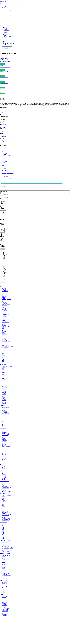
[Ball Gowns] (3, 203)
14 (2, 423)
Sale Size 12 (4, 395)
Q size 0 (3, 556)
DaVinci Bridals (4, 437)
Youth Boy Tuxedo (5, 596)
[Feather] (2, 226)
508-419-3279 (16, 0)
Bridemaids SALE (5, 511)
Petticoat (3, 584)
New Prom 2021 (4, 613)
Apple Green (5, 254)
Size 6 (3, 370)
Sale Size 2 (4, 391)
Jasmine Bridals (4, 439)
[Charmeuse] (2, 224)
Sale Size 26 (4, 401)
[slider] (63, 183)
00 (4, 192)
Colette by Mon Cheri (5, 300)
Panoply (3, 320)
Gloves (3, 588)
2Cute (3, 332)
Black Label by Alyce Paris (6, 299)
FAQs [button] (3, 165)
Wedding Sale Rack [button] (3, 464)
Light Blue (5, 259)
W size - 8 (3, 453)
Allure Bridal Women (5, 433)
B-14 (3, 529)
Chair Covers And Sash (5, 608)
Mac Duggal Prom (5, 316)
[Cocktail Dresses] (4, 201)
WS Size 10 (4, 470)
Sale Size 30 (4, 403)
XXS (64, 192)
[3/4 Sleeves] (3, 242)
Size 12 (3, 373)
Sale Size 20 (4, 399)
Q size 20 (3, 564)
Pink (4, 266)
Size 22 (3, 377)
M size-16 (3, 501)
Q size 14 (3, 562)
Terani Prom (4, 329)
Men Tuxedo (4, 597)
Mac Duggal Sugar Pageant (6, 577)
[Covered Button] (2, 211)
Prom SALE (4, 385)
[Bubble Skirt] (3, 207)
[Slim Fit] (2, 239)
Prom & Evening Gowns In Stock (7, 366)
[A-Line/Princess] (2, 237)
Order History (4, 140)
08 (2, 421)
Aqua (4, 257)
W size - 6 (3, 452)
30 (33, 192)
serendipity (4, 325)
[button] (4, 27)
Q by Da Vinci (4, 549)
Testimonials (4, 170)
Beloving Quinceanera (5, 542)
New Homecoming (5, 291)
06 (2, 420)
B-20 (3, 531)
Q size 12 (3, 561)
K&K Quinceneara (5, 545)
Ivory (4, 274)
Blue (3, 352)
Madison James (4, 315)
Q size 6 (3, 558)
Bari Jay (3, 513)
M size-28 (3, 506)
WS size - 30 (4, 479)
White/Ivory (4, 360)
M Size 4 (3, 496)
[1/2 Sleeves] (3, 241)
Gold (4, 276)
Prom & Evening (4, 334)
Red (4, 271)
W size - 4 (3, 451)
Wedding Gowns (4, 447)
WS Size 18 (4, 474)
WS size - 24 (4, 476)
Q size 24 (3, 566)
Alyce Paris (4, 297)
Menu (1, 25)
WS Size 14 (4, 472)
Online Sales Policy (5, 135)
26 (29, 192)
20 (23, 192)
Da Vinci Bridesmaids (5, 515)
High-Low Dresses (5, 345)
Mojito (4, 253)
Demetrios (3, 438)
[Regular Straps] (2, 246)
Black (4, 278)
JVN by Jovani (4, 310)
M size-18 (3, 502)
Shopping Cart (4, 6)
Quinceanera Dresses (5, 551)
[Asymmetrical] (2, 229)
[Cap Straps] (2, 245)
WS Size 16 (4, 473)
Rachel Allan (4, 321)
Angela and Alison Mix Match (6, 296)
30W (58, 192)
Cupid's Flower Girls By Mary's (7, 575)
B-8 (2, 526)
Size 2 (3, 369)
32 (35, 192)
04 (2, 419)
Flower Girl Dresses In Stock (6, 572)
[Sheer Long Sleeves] (3, 243)
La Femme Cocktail (5, 411)
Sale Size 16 (4, 397)
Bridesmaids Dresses (5, 520)
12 (16, 192)
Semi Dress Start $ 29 (5, 413)
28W (56, 192)
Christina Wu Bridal (5, 435)
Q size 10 (3, 560)
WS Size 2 (3, 467)
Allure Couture (4, 431)
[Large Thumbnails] (1, 56)
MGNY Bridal (4, 442)
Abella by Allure (4, 605)
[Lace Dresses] (3, 205)
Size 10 (3, 372)
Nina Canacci (4, 318)
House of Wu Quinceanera (6, 544)
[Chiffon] (2, 225)
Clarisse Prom (4, 301)
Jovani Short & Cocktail (6, 410)
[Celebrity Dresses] (3, 208)
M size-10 (3, 498)
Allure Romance (4, 432)
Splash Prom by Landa (5, 326)
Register (3, 7)
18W (42, 192)
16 (2, 424)
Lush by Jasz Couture (5, 314)
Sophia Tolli (4, 444)
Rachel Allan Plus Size (5, 322)
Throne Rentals (4, 602)
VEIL (3, 591)
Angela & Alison (4, 295)
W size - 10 (4, 454)
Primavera (3, 319)
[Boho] (3, 204)
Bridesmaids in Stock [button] (3, 522)
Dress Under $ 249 (5, 611)
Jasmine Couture (4, 440)
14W (37, 192)
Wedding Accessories (5, 582)
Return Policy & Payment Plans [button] (7, 173)
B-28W (3, 537)
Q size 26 (3, 567)
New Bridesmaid (4, 289)
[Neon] (1, 217)
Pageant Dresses (4, 612)
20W (45, 192)
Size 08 (3, 371)
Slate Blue (4, 260)
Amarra (3, 298)
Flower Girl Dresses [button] (3, 570)
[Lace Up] (2, 213)
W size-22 (3, 459)
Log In (3, 8)
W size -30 (4, 462)
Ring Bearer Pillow (5, 586)
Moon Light (4, 607)
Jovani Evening (4, 311)
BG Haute (3, 388)
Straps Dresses (4, 338)
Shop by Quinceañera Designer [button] (5, 540)
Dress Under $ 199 (5, 610)
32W (61, 192)
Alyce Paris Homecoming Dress (7, 408)
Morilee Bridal (4, 443)
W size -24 (4, 460)
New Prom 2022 (4, 604)
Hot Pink (4, 267)
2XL (8, 193)
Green (4, 255)
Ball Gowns (4, 339)
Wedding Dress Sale (5, 466)
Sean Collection (4, 323)
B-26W (3, 536)
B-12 (3, 528)
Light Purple (5, 264)
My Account (4, 5)
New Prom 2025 (4, 601)
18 (2, 425)
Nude (4, 275)
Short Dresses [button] (2, 405)
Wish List (3, 141)
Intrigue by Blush (5, 308)
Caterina (3, 485)
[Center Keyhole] (3, 209)
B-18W (3, 533)
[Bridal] (4, 199)
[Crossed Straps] (2, 212)
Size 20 (3, 376)
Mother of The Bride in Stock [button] (5, 493)
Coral (4, 273)
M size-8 (3, 497)
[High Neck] (2, 234)
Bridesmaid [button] (2, 508)
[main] (35, 77)
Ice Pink (4, 265)
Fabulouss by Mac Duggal (6, 306)
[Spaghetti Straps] (2, 247)
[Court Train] (2, 231)
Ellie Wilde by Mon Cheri (6, 304)
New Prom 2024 (4, 614)
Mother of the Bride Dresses (6, 491)
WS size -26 (4, 477)
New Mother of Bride (5, 290)
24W (50, 192)
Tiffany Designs (4, 330)
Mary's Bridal (4, 441)
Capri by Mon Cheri (5, 484)
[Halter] (2, 233)
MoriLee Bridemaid (5, 512)
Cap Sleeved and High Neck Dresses (7, 346)
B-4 (2, 524)
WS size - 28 (4, 478)
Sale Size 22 (4, 400)
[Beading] (2, 221)
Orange (4, 272)
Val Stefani (4, 331)
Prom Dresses (4, 333)
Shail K (3, 327)
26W (53, 192)
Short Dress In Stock (5, 407)
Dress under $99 (4, 384)
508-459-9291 (7, 0)
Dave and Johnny (5, 303)
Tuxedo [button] (1, 594)
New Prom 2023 (4, 615)
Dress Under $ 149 (5, 609)
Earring (3, 592)
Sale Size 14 (4, 396)
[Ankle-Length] (2, 228)
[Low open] (2, 214)
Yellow (4, 252)
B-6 (2, 525)
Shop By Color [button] (2, 350)
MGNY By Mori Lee (5, 488)
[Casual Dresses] (4, 200)
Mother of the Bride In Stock (6, 495)
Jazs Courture (4, 309)
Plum (4, 270)
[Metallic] (1, 216)
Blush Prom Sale (4, 387)
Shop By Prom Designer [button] (4, 293)
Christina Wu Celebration (6, 516)
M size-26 (3, 505)
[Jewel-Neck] (2, 235)
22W (48, 192)
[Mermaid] (2, 238)
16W (40, 192)
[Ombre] (1, 218)
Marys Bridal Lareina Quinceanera (7, 548)
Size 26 (3, 379)
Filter (2, 57)
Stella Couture (4, 490)
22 (25, 192)
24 (27, 192)
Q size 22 (3, 565)
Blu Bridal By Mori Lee (6, 434)
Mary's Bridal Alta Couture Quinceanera (8, 547)
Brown (4, 277)
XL (5, 193)
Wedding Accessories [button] (3, 580)
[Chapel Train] (2, 230)
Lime (4, 256)
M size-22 (3, 503)
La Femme (4, 312)
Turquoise (4, 258)
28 (31, 192)
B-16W (3, 532)
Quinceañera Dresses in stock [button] (5, 553)
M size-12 (3, 499)
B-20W (3, 534)
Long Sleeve (4, 343)
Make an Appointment (3, 1)
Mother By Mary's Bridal (6, 489)
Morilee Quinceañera (5, 546)
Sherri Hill (3, 324)
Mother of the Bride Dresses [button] (4, 481)
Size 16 (3, 375)
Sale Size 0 (4, 390)
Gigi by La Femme (5, 307)
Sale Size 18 (4, 398)
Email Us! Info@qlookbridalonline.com (8, 131)
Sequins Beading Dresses (6, 341)
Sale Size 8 (4, 394)
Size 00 (3, 367)
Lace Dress (4, 344)
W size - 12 (4, 455)
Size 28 (3, 380)
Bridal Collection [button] (3, 428)
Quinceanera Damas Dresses (6, 550)
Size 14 (3, 374)
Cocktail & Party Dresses (6, 518)
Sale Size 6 (4, 393)
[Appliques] (2, 220)
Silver (3, 362)
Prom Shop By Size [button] (3, 364)
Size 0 (3, 368)
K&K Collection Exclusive (6, 386)
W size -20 (4, 458)
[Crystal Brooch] (2, 222)
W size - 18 (4, 457)
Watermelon (5, 269)
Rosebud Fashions (5, 574)
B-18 (3, 530)
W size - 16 (4, 456)
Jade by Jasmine (4, 486)
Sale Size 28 (4, 402)
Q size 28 (3, 568)
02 (2, 418)
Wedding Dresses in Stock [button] (4, 449)
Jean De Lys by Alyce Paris (6, 487)
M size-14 (3, 500)
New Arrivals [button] (2, 286)
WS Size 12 (4, 471)
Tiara (3, 587)
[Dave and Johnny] (4, 59)
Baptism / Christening (5, 573)
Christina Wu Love (5, 436)
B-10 (3, 527)
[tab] (36, 151)
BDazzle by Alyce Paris (5, 517)
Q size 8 (3, 559)
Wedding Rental (4, 583)
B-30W (3, 538)
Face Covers (4, 603)
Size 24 (3, 378)
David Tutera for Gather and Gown (7, 514)
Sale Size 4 (4, 392)
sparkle (3, 328)
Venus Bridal (4, 445)
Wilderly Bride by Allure (6, 446)
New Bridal (4, 288)
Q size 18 (3, 563)
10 (14, 192)
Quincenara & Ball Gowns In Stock (7, 555)
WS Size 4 (3, 468)
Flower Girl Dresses (5, 578)
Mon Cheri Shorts (5, 412)
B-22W (3, 535)
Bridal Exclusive (4, 606)
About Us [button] (3, 151)
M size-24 (3, 504)
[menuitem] (36, 5)
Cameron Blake (4, 483)
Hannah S (3, 409)
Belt (3, 589)
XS (66, 192)
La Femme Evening (5, 313)
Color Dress (4, 302)
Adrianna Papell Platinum (6, 519)
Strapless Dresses (4, 340)
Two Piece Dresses (5, 337)
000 (2, 192)
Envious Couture (4, 305)
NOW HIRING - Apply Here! (6, 136)
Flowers (3, 585)
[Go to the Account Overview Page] (0, 3)
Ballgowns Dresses (5, 347)
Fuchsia (4, 268)
